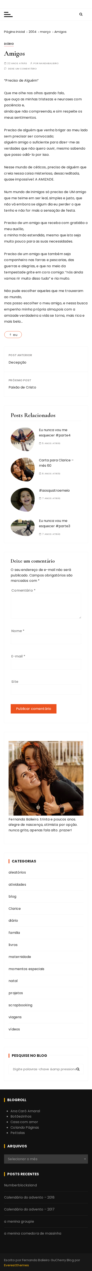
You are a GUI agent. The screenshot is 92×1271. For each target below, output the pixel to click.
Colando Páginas (24, 1127)
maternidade (20, 956)
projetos (16, 993)
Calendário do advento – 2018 (29, 1197)
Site (14, 681)
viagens (15, 1017)
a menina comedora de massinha (32, 1233)
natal (13, 980)
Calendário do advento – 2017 (29, 1209)
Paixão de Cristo (22, 387)
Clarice (15, 908)
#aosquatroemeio (54, 490)
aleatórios (17, 872)
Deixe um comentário (22, 69)
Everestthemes (16, 1265)
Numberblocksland (20, 1185)
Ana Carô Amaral (25, 1111)
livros (13, 944)
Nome (17, 630)
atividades (17, 884)
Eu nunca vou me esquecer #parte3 (54, 523)
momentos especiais (26, 968)
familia (14, 932)
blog (12, 896)
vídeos (14, 1029)
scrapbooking (20, 1005)
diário (9, 44)
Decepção (17, 362)
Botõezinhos (20, 1116)
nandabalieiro (49, 63)
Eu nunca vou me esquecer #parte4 (55, 433)
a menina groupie (19, 1221)
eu (15, 334)
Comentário (23, 590)
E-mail (18, 656)
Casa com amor (24, 1121)
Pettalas (17, 1132)
